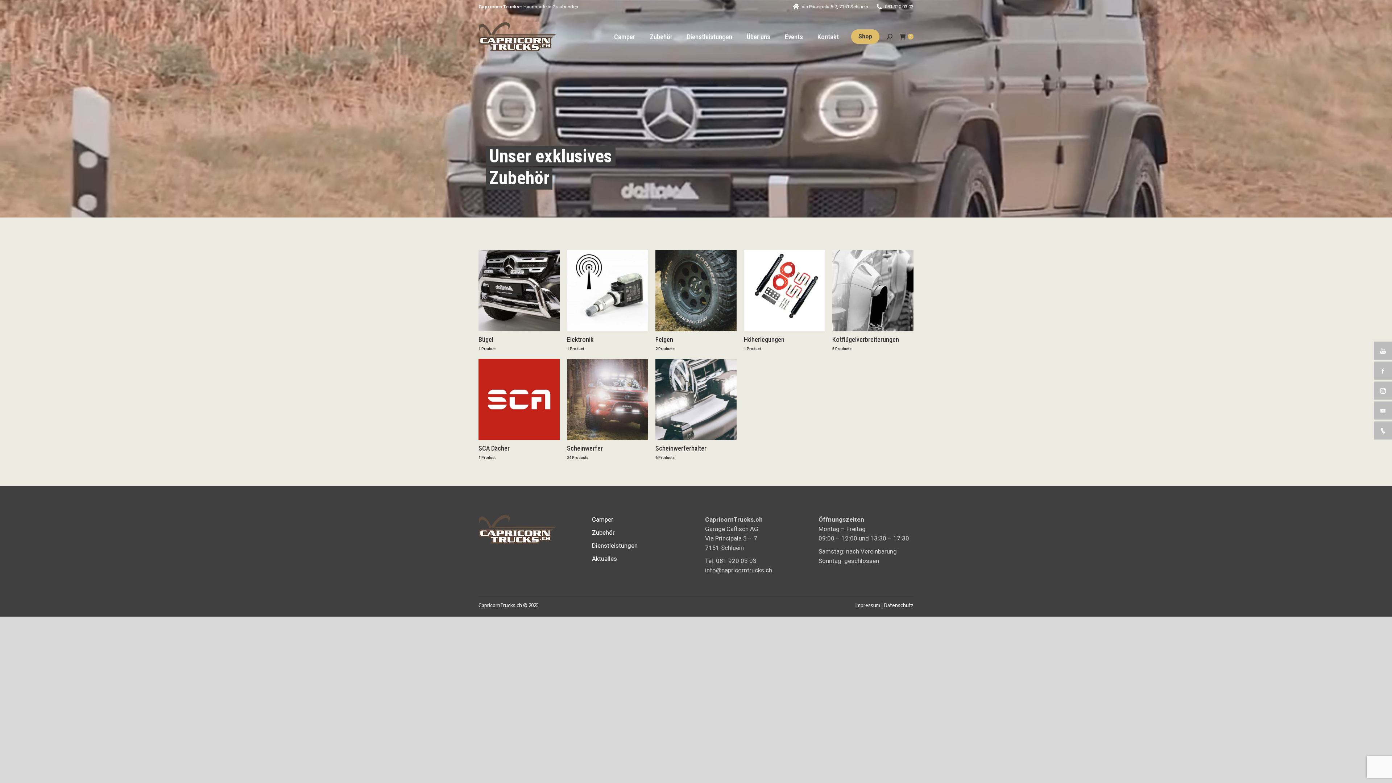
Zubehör (603, 532)
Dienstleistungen (615, 545)
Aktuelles (604, 558)
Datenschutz (899, 605)
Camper (602, 519)
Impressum (867, 605)
